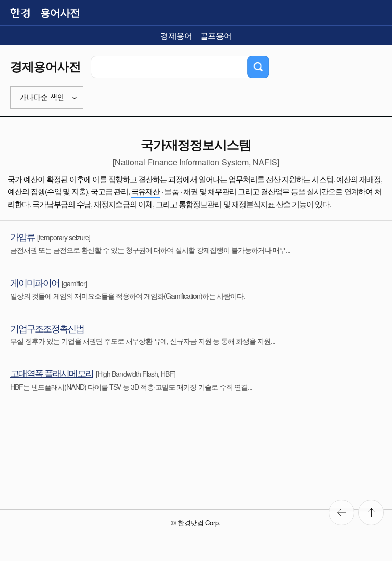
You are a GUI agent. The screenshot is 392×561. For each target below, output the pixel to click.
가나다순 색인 (41, 98)
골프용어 (216, 35)
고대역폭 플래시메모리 (51, 372)
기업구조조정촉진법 (47, 328)
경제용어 (176, 35)
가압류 (22, 236)
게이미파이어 (34, 282)
